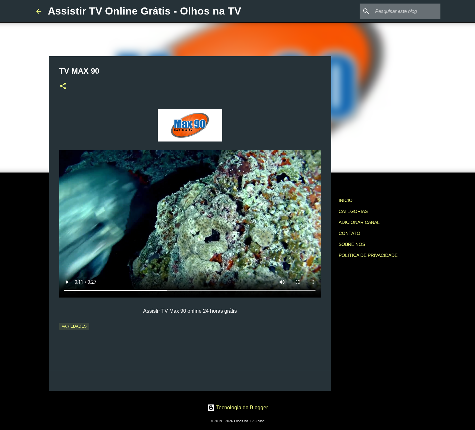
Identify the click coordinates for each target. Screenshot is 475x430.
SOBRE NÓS (352, 244)
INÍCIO (346, 200)
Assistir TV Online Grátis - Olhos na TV (144, 11)
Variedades (74, 326)
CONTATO (349, 233)
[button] (63, 86)
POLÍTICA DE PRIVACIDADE (368, 255)
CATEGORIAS (353, 211)
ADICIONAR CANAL (359, 222)
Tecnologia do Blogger (241, 407)
